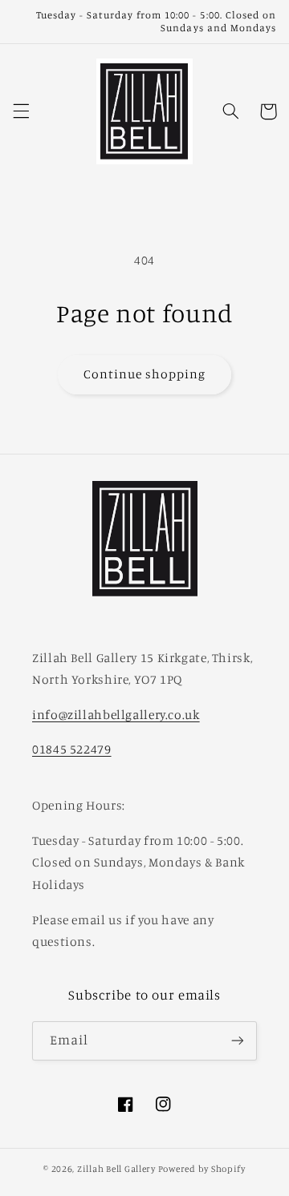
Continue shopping (144, 374)
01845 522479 (72, 749)
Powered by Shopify (202, 1168)
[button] (20, 111)
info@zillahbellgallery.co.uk (116, 714)
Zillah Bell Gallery (116, 1168)
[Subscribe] (237, 1041)
